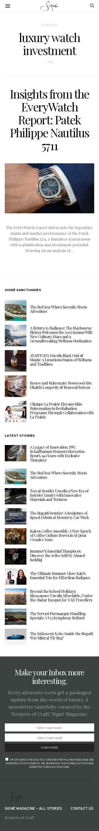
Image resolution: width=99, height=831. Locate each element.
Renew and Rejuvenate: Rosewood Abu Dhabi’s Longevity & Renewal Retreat (61, 385)
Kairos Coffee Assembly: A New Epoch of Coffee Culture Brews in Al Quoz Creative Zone (60, 535)
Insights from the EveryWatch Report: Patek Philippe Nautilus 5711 (49, 119)
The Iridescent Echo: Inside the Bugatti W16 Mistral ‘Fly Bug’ (61, 635)
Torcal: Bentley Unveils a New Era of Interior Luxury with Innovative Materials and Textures (59, 495)
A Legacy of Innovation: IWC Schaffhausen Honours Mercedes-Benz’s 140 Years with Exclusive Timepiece (58, 453)
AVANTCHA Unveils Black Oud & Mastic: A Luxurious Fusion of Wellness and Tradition (60, 360)
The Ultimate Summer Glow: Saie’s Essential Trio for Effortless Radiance (60, 575)
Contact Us (82, 809)
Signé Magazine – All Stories (33, 809)
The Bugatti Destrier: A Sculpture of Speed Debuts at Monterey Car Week (59, 515)
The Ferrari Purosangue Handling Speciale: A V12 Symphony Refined (58, 615)
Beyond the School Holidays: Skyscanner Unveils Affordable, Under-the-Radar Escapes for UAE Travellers (62, 595)
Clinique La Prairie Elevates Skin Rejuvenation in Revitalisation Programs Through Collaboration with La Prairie (61, 410)
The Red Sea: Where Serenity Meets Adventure (58, 309)
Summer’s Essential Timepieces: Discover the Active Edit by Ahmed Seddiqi (57, 555)
